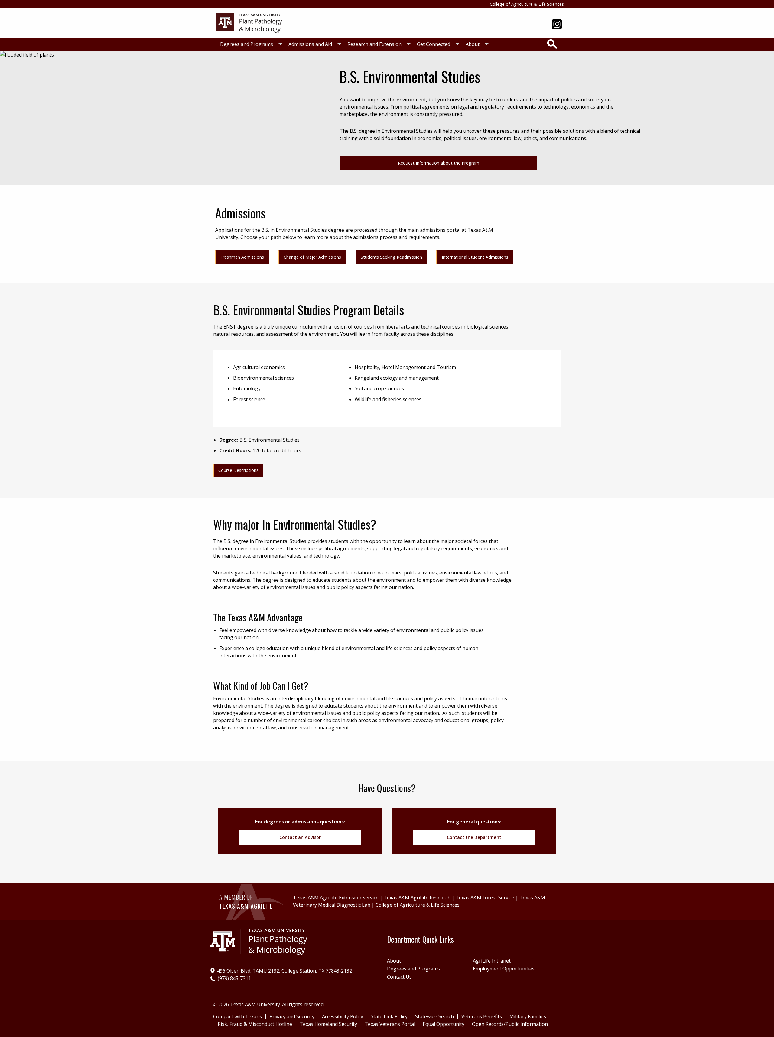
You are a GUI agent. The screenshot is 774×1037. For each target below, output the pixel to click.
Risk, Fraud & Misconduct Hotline (255, 1024)
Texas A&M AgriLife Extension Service (336, 897)
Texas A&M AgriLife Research (417, 897)
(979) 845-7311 (234, 978)
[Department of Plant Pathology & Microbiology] (249, 22)
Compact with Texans (237, 1016)
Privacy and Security (291, 1016)
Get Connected (433, 44)
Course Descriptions (238, 470)
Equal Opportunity (443, 1024)
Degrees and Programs (246, 44)
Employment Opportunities (504, 968)
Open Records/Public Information (510, 1024)
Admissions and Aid (310, 44)
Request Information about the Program (438, 163)
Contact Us (399, 976)
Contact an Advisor (300, 837)
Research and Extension (374, 44)
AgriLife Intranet (492, 960)
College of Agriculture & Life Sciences (527, 4)
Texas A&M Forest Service (485, 897)
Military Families (527, 1016)
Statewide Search (434, 1016)
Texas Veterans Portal (390, 1024)
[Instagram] (557, 24)
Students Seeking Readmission (391, 257)
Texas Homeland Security (328, 1024)
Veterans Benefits (481, 1016)
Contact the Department (474, 837)
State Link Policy (389, 1016)
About (473, 44)
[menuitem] (249, 44)
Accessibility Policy (342, 1016)
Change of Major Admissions (312, 257)
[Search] (552, 44)
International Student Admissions (475, 257)
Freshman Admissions (242, 257)
